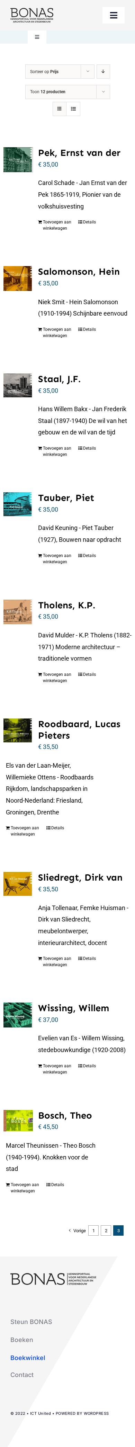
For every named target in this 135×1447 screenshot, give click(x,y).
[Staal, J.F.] (18, 385)
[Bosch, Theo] (18, 1120)
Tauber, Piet (66, 497)
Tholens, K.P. (66, 605)
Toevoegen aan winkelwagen (57, 225)
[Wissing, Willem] (18, 1015)
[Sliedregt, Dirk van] (18, 884)
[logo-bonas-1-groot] (31, 11)
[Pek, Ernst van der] (18, 159)
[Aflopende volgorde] (103, 71)
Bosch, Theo (65, 1115)
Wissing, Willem (73, 1008)
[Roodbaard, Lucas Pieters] (18, 730)
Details (89, 222)
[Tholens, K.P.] (18, 612)
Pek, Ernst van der (79, 152)
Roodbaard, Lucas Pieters (79, 729)
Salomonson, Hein (79, 271)
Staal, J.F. (59, 379)
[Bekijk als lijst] (73, 109)
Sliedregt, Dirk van (80, 877)
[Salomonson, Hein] (18, 278)
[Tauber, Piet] (18, 504)
